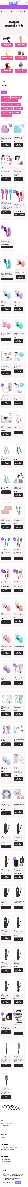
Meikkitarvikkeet (7, 108)
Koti (8, 11)
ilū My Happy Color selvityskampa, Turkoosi (6, 274)
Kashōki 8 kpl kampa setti (18, 1026)
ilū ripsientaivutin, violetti (5, 738)
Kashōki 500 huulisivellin (16, 996)
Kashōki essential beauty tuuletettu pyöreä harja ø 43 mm (6, 1091)
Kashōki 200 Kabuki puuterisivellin (18, 871)
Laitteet (18, 104)
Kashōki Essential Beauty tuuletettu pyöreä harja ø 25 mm (6, 1059)
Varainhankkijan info (6, 1151)
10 (12, 1108)
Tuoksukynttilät (7, 116)
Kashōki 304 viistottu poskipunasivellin (6, 932)
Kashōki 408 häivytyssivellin (17, 964)
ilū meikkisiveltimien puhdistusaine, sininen (18, 138)
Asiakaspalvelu (5, 1125)
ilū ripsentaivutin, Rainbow (5, 708)
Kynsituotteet (4, 1163)
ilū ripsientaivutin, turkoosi (17, 708)
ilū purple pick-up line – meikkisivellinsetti (19, 488)
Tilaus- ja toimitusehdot (7, 1123)
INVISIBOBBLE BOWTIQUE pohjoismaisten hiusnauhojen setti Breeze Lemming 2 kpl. (18, 771)
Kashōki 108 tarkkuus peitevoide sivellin (6, 871)
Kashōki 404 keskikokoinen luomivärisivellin (4, 965)
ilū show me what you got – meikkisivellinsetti (19, 738)
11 (15, 1108)
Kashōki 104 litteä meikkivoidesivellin (18, 838)
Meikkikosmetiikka (6, 1161)
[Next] (18, 1109)
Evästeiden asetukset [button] (8, 1182)
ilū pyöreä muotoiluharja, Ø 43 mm (18, 552)
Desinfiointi (6, 97)
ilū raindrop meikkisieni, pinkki (6, 647)
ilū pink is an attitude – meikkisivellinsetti (6, 428)
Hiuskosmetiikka (5, 1159)
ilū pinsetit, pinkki (17, 427)
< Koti (4, 92)
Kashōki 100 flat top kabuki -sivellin (5, 838)
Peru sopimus (4, 1127)
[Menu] (2, 2)
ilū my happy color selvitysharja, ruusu (18, 206)
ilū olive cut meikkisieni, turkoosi (19, 334)
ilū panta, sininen (5, 397)
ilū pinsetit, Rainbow (18, 458)
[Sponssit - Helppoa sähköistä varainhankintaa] (14, 2)
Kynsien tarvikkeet (7, 104)
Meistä (3, 1137)
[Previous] (3, 1106)
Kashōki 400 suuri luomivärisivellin (18, 932)
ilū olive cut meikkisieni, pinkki (6, 334)
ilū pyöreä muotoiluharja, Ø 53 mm (5, 584)
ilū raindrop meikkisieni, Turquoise (19, 647)
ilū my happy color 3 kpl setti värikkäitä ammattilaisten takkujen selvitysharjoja (6, 205)
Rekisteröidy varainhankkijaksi (9, 1147)
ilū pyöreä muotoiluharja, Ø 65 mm (18, 584)
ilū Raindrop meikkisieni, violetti (6, 677)
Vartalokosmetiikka (6, 1165)
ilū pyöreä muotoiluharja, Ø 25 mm (18, 520)
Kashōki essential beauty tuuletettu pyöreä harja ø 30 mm (18, 1059)
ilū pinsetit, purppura (6, 458)
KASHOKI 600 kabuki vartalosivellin (6, 1026)
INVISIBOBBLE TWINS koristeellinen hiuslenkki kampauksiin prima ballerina (19, 805)
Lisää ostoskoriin (6, 145)
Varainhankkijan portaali (7, 1149)
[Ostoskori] (26, 2)
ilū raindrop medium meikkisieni (5, 615)
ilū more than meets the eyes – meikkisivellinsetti (6, 170)
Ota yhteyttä (4, 1139)
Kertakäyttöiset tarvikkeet (9, 101)
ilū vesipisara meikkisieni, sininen (5, 769)
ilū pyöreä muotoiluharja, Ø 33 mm (5, 552)
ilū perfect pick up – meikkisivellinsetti (18, 397)
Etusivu (3, 11)
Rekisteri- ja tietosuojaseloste (8, 1129)
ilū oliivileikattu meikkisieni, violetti (18, 303)
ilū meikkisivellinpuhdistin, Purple (6, 138)
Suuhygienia (18, 108)
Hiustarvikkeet (16, 97)
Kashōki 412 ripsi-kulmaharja (5, 996)
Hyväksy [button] (18, 1182)
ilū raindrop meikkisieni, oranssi (19, 615)
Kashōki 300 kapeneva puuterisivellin (19, 902)
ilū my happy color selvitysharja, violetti (5, 242)
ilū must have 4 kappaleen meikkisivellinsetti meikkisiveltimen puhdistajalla (17, 171)
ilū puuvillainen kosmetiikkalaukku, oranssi (5, 520)
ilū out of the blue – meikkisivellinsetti (18, 366)
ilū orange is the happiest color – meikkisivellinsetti (5, 366)
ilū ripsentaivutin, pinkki (19, 677)
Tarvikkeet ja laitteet (17, 11)
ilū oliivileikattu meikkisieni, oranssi (19, 271)
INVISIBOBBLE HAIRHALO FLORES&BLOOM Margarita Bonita (5, 805)
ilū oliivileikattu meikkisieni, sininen (5, 303)
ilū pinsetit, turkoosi (5, 487)
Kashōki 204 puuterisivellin (4, 902)
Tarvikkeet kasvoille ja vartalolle (11, 112)
